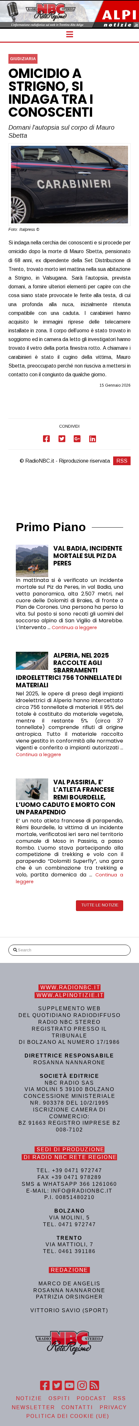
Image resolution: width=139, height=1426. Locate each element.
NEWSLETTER (33, 1407)
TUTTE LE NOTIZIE (99, 905)
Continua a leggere (74, 627)
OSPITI (59, 1398)
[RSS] (94, 1385)
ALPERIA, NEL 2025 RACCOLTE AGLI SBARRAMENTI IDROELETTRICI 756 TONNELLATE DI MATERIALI (69, 670)
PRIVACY (113, 1407)
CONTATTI (77, 1407)
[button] (69, 34)
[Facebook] (44, 1385)
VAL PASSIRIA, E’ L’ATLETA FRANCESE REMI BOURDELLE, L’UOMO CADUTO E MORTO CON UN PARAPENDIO (65, 797)
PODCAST (92, 1398)
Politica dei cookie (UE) (67, 1416)
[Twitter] (57, 1385)
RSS (121, 461)
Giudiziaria (23, 59)
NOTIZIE (29, 1398)
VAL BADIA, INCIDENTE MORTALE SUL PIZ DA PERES (87, 556)
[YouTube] (69, 1385)
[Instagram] (82, 1385)
